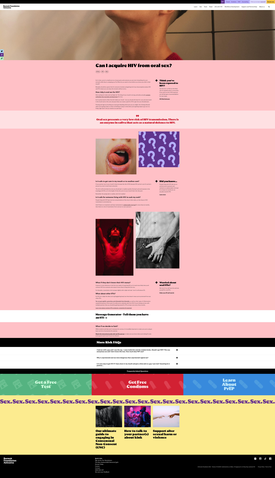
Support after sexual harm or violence (165, 434)
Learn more (162, 194)
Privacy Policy (261, 466)
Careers (97, 466)
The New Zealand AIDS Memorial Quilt (106, 462)
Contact (97, 468)
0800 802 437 (99, 470)
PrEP (239, 1)
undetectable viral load (129, 205)
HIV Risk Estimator (164, 99)
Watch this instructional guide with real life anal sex (110, 334)
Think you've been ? (258, 1)
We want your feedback (102, 472)
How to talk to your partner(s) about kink (136, 434)
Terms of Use (268, 466)
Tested (228, 1)
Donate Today (99, 464)
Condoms (233, 1)
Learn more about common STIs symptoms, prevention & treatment (114, 308)
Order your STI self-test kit (166, 292)
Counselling (245, 1)
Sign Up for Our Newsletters (103, 460)
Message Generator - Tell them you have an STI (122, 316)
